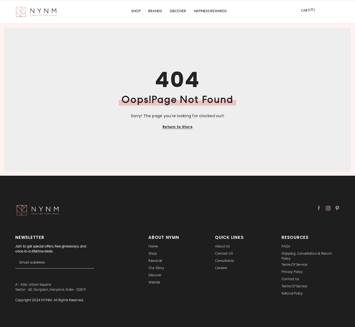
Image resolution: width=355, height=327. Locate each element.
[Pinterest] (337, 208)
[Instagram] (328, 208)
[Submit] (90, 267)
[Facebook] (318, 208)
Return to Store (177, 126)
